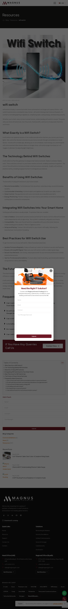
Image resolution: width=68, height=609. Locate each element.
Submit (34, 336)
